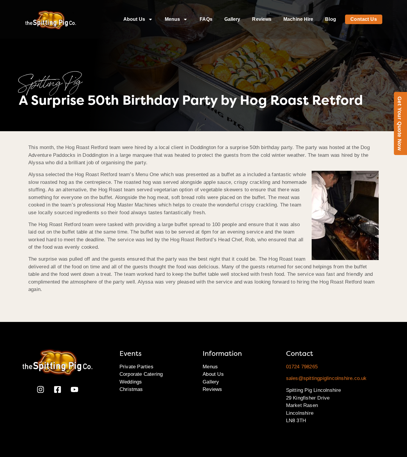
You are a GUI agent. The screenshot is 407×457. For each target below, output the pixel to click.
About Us (134, 19)
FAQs (206, 19)
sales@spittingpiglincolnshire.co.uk (326, 378)
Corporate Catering (141, 374)
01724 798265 (302, 367)
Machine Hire (298, 19)
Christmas (131, 389)
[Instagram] (40, 389)
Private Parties (136, 367)
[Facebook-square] (57, 389)
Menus (172, 19)
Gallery (232, 19)
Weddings (130, 382)
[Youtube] (74, 389)
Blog (330, 19)
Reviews (261, 19)
